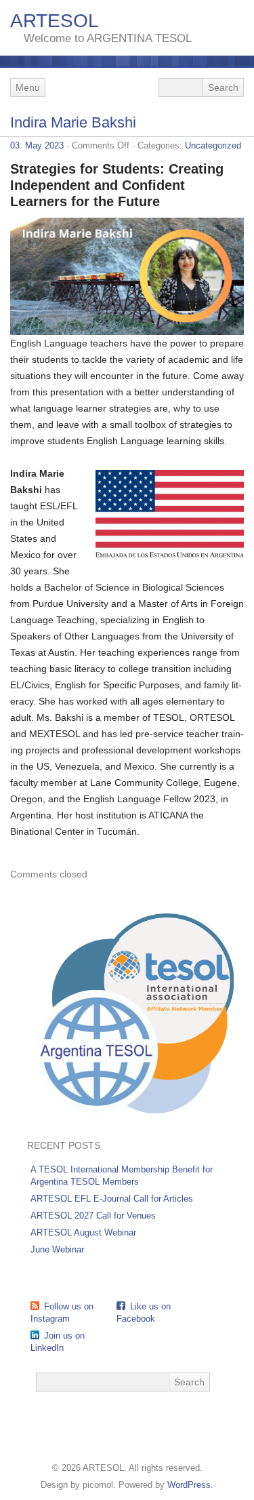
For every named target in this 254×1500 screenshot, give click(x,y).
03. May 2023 (37, 145)
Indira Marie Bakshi (73, 122)
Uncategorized (213, 145)
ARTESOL (54, 20)
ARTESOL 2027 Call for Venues (93, 1215)
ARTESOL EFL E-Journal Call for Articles (111, 1198)
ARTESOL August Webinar (83, 1232)
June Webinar (57, 1249)
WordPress (189, 1485)
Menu (28, 87)
